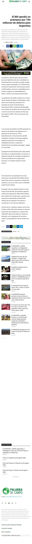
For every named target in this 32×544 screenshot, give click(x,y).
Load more (15, 476)
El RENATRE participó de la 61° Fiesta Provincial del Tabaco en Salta (20, 331)
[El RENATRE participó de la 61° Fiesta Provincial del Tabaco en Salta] (5, 332)
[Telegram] (21, 46)
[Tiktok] (15, 503)
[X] (11, 46)
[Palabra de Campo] (2, 42)
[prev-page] (2, 338)
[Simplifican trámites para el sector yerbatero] (5, 269)
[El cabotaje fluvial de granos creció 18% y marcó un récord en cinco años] (5, 288)
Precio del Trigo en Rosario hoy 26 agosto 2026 (15, 471)
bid (18, 231)
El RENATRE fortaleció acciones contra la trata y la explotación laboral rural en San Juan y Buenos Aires (20, 297)
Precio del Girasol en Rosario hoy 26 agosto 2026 (16, 464)
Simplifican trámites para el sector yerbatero (19, 268)
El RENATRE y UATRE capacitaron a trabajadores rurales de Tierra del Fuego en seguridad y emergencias (20, 248)
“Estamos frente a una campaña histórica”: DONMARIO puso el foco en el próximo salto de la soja (20, 277)
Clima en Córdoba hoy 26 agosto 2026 (14, 458)
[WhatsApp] (14, 46)
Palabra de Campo (9, 42)
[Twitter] (5, 503)
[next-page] (5, 338)
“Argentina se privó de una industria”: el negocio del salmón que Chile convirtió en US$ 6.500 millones (20, 259)
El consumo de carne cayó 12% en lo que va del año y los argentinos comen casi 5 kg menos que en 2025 (20, 307)
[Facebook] (7, 46)
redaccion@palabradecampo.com (13, 496)
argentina (14, 231)
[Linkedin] (17, 46)
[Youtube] (9, 503)
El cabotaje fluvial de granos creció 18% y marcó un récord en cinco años (20, 287)
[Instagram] (12, 503)
